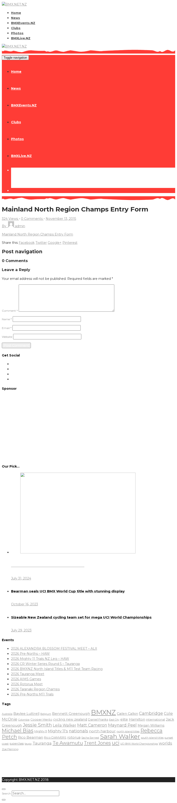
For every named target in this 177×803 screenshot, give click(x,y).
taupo (28, 743)
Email (7, 328)
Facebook (27, 243)
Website (7, 336)
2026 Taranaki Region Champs (35, 689)
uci (115, 743)
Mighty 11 (40, 731)
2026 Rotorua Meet (27, 684)
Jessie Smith (37, 725)
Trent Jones (97, 743)
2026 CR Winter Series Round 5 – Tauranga (45, 664)
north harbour (102, 731)
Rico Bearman (30, 737)
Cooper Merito (41, 719)
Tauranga (42, 743)
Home (16, 13)
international (155, 719)
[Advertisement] (88, 427)
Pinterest (69, 243)
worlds (165, 743)
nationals (78, 730)
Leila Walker (64, 725)
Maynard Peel (122, 725)
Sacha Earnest (90, 737)
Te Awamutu (68, 743)
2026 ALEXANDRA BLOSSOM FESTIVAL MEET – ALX (54, 648)
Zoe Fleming (10, 749)
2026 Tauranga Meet (27, 674)
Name (7, 319)
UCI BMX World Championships (139, 743)
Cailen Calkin (127, 714)
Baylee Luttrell (26, 713)
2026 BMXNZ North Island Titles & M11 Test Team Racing (57, 669)
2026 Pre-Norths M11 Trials (32, 694)
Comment (10, 310)
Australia (7, 713)
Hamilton (137, 719)
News (15, 18)
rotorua (73, 737)
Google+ (55, 243)
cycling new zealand (70, 719)
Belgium (45, 713)
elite (124, 719)
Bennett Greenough (71, 713)
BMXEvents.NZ (23, 23)
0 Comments (32, 219)
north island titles (128, 731)
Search (6, 793)
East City (114, 719)
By (13, 226)
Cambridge (151, 713)
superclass (17, 743)
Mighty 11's (58, 731)
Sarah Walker (120, 736)
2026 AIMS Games (26, 679)
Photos (17, 33)
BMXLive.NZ (20, 38)
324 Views (10, 219)
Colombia (24, 719)
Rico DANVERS (55, 737)
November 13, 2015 (61, 219)
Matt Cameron (92, 725)
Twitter (41, 243)
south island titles (152, 737)
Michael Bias (17, 731)
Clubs (16, 28)
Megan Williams (151, 725)
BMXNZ (103, 712)
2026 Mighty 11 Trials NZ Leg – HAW (40, 659)
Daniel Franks (98, 719)
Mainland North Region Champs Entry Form (37, 234)
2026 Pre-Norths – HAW (30, 654)
